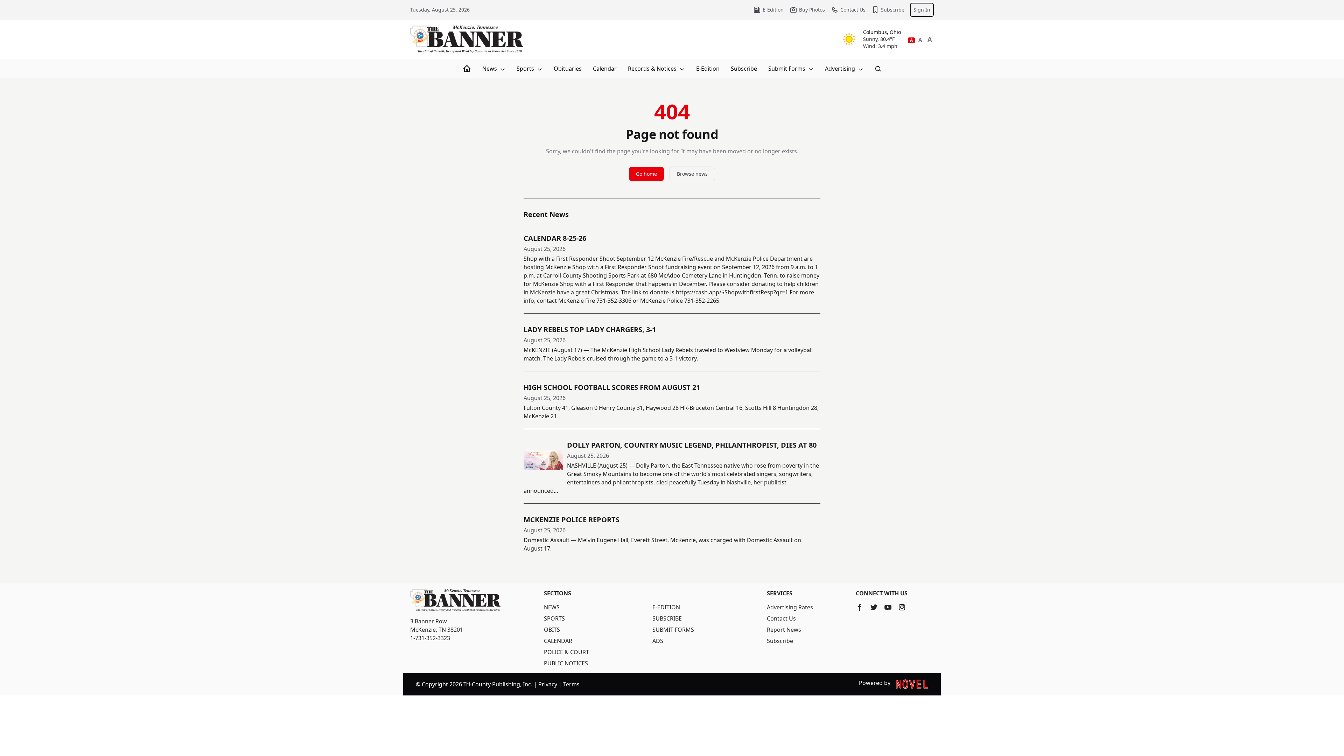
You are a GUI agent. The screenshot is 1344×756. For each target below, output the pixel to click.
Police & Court (566, 652)
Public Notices (566, 663)
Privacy (547, 684)
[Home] (467, 68)
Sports (526, 68)
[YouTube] (888, 607)
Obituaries (568, 68)
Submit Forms (787, 68)
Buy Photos (812, 9)
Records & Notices (653, 68)
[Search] (878, 68)
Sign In (921, 9)
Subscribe (892, 9)
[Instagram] (902, 607)
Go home (646, 173)
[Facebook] (860, 607)
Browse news (692, 173)
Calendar (605, 68)
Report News (784, 630)
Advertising (840, 68)
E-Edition (773, 9)
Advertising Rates (790, 607)
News (490, 68)
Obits (552, 630)
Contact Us (853, 9)
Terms (571, 684)
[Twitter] (874, 607)
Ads (657, 641)
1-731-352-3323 (430, 638)
